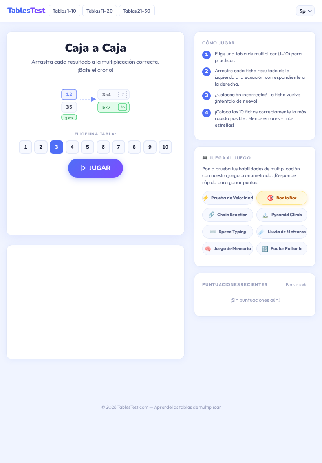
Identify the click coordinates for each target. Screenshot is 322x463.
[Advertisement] (95, 302)
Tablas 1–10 (64, 11)
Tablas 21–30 (136, 11)
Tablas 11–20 (99, 11)
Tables (26, 10)
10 (165, 147)
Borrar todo (296, 285)
